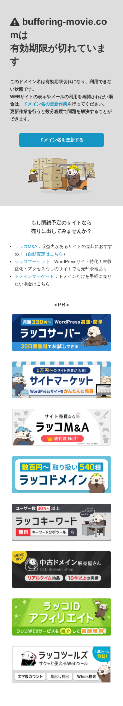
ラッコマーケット (32, 261)
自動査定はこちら (45, 253)
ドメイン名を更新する (61, 139)
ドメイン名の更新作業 (45, 103)
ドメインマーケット (34, 276)
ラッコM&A (26, 246)
